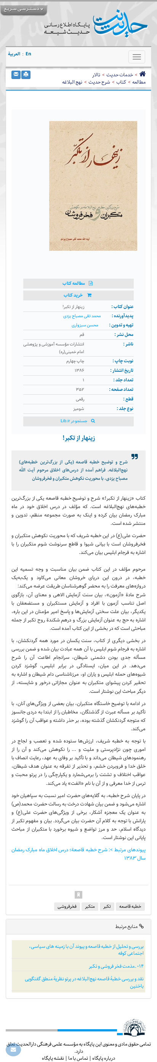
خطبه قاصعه (130, 906)
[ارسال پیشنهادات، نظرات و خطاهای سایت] (13, 1049)
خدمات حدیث (119, 75)
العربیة (14, 54)
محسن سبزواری (85, 325)
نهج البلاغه (72, 82)
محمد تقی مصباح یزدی (82, 316)
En (28, 54)
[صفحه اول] (142, 75)
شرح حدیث (99, 82)
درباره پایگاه (103, 1058)
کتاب (121, 82)
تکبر (107, 906)
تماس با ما (78, 1058)
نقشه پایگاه (53, 1058)
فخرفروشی (67, 906)
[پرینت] (25, 75)
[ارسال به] (16, 75)
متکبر (90, 906)
